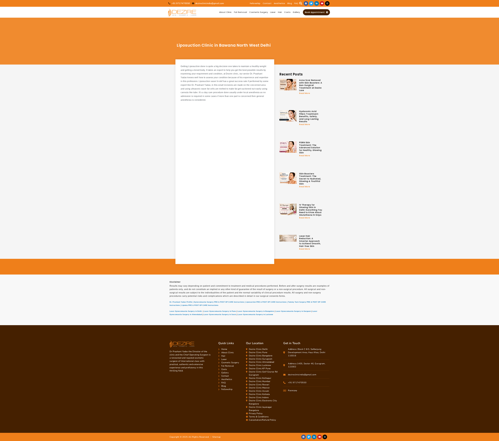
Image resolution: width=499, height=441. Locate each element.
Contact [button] (267, 3)
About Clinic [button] (225, 12)
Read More (304, 93)
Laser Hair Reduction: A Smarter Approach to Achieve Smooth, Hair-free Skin (310, 241)
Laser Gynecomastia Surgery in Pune (220, 311)
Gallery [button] (296, 12)
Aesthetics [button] (279, 3)
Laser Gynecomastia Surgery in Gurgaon (293, 311)
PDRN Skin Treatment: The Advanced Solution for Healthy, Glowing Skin (310, 147)
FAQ (296, 3)
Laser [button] (273, 12)
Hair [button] (280, 12)
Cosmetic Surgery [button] (258, 12)
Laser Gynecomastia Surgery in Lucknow (255, 314)
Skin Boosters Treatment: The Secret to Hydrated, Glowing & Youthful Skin (310, 178)
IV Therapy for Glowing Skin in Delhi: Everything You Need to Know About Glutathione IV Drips (310, 209)
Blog (289, 3)
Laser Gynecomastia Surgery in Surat (220, 314)
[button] (300, 3)
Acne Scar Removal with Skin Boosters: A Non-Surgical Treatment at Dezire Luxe (310, 85)
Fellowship (255, 3)
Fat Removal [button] (240, 12)
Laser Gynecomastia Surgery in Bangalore (256, 311)
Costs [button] (287, 12)
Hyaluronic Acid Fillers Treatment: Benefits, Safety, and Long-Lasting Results (309, 116)
